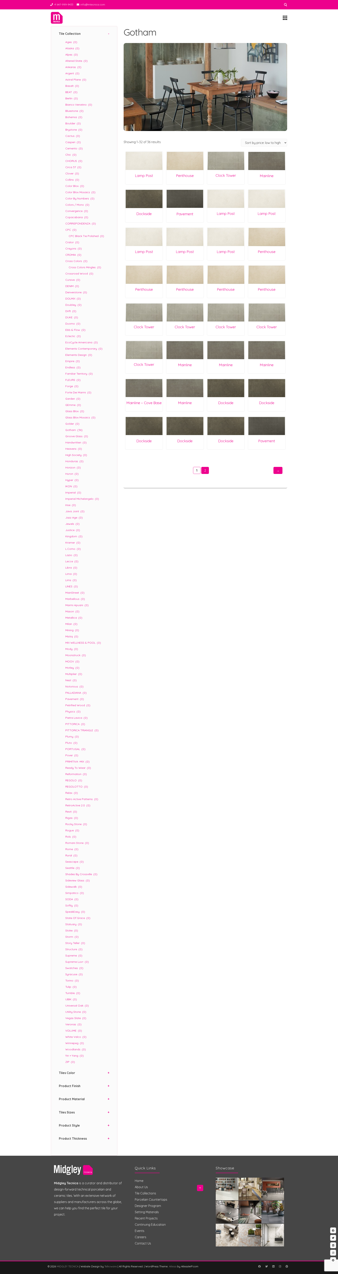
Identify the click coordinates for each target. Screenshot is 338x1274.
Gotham (74, 430)
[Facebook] (259, 1266)
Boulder (73, 123)
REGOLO (73, 780)
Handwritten (76, 442)
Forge (71, 386)
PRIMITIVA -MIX (77, 761)
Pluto (71, 743)
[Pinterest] (286, 1266)
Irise (70, 505)
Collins (72, 179)
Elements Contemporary (83, 348)
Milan (71, 624)
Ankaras (73, 67)
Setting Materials (147, 1212)
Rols (70, 836)
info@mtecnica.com (92, 4)
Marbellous (75, 599)
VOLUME (73, 1030)
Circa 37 (73, 167)
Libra (71, 567)
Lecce (71, 561)
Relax (71, 793)
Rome (71, 849)
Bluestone (74, 111)
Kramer (72, 542)
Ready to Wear (78, 768)
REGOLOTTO (76, 786)
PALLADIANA (76, 692)
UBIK (71, 999)
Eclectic (73, 336)
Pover (71, 755)
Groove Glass (76, 436)
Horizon (73, 467)
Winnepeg (74, 1043)
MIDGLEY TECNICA (67, 1266)
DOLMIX (73, 298)
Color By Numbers (79, 198)
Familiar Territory (79, 373)
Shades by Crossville (81, 874)
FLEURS (73, 380)
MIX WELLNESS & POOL (83, 642)
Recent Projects (146, 1218)
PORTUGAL (75, 749)
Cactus (72, 136)
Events (139, 1231)
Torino (72, 980)
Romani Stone (77, 843)
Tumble (72, 993)
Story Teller (75, 943)
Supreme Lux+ (77, 962)
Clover (72, 173)
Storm (72, 936)
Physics (73, 711)
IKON (71, 486)
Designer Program (148, 1206)
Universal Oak (77, 1005)
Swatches (74, 968)
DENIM (72, 286)
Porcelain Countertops (151, 1199)
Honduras (74, 461)
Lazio (71, 555)
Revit (71, 811)
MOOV (72, 661)
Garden (72, 398)
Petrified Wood (77, 705)
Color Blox (74, 186)
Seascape (74, 861)
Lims (71, 580)
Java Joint (74, 511)
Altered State (76, 61)
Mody (71, 649)
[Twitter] (266, 1266)
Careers (140, 1237)
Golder (72, 423)
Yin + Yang (74, 1055)
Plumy (72, 736)
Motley (72, 667)
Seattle (72, 868)
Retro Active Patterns (81, 799)
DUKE (71, 317)
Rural (71, 855)
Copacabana (76, 217)
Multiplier (73, 674)
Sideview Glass (77, 880)
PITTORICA (75, 724)
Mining (72, 630)
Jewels (72, 524)
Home (139, 1181)
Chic (70, 154)
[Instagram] (280, 1266)
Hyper (72, 480)
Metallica (73, 617)
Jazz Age (74, 517)
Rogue (72, 830)
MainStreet (74, 592)
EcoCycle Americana (81, 342)
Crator (72, 242)
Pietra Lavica (76, 718)
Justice (72, 530)
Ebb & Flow (75, 330)
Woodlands (75, 1049)
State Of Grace (77, 918)
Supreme (73, 955)
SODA (71, 899)
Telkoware (110, 1266)
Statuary (73, 924)
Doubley (73, 305)
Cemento (74, 148)
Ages (71, 42)
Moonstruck (75, 655)
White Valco (75, 1037)
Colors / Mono (77, 204)
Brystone (73, 129)
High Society (76, 455)
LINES (71, 586)
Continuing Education (150, 1224)
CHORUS (73, 161)
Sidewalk (73, 886)
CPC (70, 229)
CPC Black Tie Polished (86, 236)
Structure (74, 949)
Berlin (71, 98)
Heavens (73, 448)
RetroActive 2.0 (77, 805)
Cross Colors (76, 261)
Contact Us (143, 1243)
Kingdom (74, 536)
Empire (72, 361)
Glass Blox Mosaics (80, 417)
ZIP (70, 1062)
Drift (70, 311)
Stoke (71, 930)
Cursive (72, 280)
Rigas (71, 818)
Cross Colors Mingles (85, 267)
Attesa (172, 1266)
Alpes (71, 54)
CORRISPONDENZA (80, 223)
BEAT (71, 92)
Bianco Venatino (78, 104)
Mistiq (71, 636)
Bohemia (73, 117)
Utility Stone (75, 1012)
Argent (72, 73)
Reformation (76, 774)
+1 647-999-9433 (63, 4)
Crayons (73, 248)
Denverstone (76, 292)
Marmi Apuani (77, 605)
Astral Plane (75, 79)
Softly (71, 905)
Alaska (72, 48)
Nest (71, 680)
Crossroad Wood (79, 273)
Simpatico (74, 893)
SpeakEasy (75, 911)
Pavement (74, 699)
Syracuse (74, 974)
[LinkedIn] (273, 1266)
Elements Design (78, 355)
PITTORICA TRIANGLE (82, 730)
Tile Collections (145, 1193)
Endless (73, 367)
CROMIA (73, 255)
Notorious (74, 686)
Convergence (76, 211)
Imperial (73, 492)
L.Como (73, 549)
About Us (141, 1187)
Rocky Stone (76, 824)
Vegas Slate (75, 1018)
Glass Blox (74, 411)
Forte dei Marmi (78, 392)
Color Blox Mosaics (80, 192)
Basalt (72, 86)
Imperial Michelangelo (82, 499)
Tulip (71, 987)
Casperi (73, 142)
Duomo (72, 323)
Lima (71, 574)
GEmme (73, 405)
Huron (72, 474)
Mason (72, 611)
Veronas (73, 1024)
